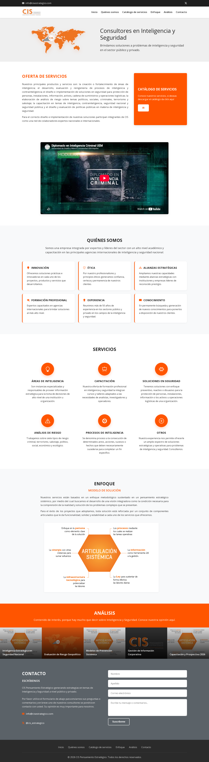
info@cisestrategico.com (38, 3)
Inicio (94, 12)
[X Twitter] (186, 3)
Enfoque (155, 12)
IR (143, 107)
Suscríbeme (118, 721)
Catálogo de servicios (134, 12)
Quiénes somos (110, 12)
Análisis (168, 12)
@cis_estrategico (35, 723)
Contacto (181, 12)
